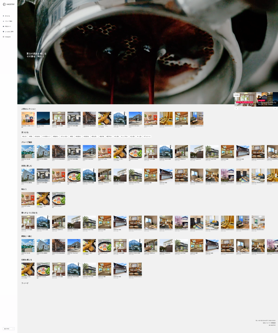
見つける (7, 16)
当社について (266, 323)
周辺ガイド (8, 26)
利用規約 (273, 323)
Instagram (8, 37)
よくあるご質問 (9, 31)
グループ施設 (8, 21)
